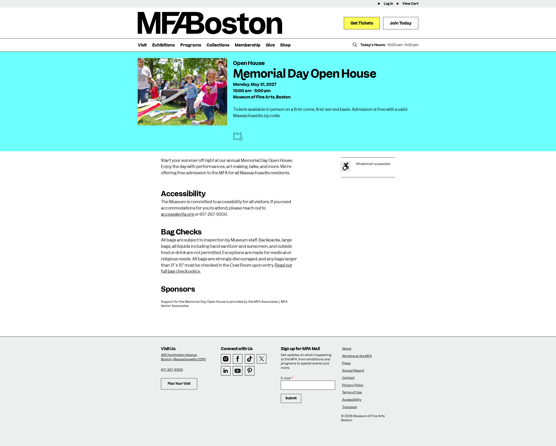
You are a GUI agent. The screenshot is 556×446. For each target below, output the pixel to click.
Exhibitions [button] (163, 45)
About (346, 349)
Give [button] (270, 45)
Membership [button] (247, 45)
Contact (348, 378)
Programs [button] (190, 45)
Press (346, 363)
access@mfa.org (177, 214)
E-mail (286, 378)
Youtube (238, 371)
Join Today (401, 23)
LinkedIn (226, 371)
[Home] (210, 23)
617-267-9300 (172, 370)
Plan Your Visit (179, 383)
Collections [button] (218, 45)
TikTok (250, 359)
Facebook (238, 359)
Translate (349, 407)
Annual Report (353, 371)
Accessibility (351, 400)
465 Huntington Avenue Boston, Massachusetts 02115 (183, 357)
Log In (388, 4)
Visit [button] (142, 45)
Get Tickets (362, 23)
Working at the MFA (357, 356)
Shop (285, 45)
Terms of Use (352, 392)
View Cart (410, 4)
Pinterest (250, 371)
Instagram (226, 359)
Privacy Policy (352, 385)
